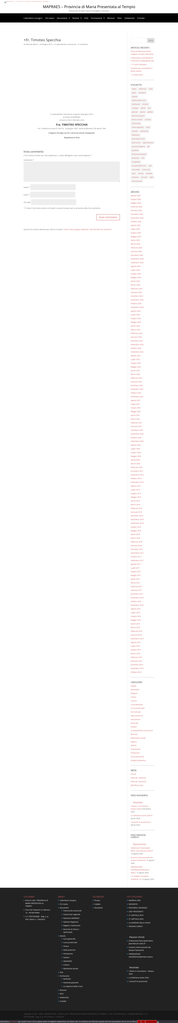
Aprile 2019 (135, 501)
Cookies (97, 904)
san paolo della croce (139, 166)
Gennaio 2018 (136, 545)
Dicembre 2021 (137, 385)
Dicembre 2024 (137, 255)
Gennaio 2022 (136, 382)
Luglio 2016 (135, 612)
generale (135, 112)
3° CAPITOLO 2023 (136, 919)
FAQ (86, 18)
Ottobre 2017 (136, 557)
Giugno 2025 (136, 233)
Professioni (135, 753)
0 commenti (83, 44)
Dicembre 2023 (137, 296)
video (151, 177)
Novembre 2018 (137, 519)
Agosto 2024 (136, 266)
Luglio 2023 (135, 314)
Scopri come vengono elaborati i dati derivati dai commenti (87, 229)
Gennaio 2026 (136, 210)
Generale (134, 723)
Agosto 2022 (136, 355)
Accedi (133, 774)
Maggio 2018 (136, 531)
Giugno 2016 (136, 616)
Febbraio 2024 (136, 288)
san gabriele (136, 162)
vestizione (135, 177)
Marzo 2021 (135, 419)
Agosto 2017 (136, 564)
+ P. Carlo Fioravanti (139, 64)
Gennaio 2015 (136, 661)
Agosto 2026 (136, 195)
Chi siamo (49, 18)
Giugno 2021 (136, 408)
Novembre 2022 (137, 344)
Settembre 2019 (137, 482)
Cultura (134, 701)
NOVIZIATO (133, 904)
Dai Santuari (136, 712)
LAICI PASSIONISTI (136, 911)
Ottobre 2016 (136, 601)
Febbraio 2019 (136, 508)
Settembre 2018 (137, 523)
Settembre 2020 (137, 441)
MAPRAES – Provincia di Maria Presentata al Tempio (89, 6)
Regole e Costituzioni (71, 925)
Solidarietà (129, 18)
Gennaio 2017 (136, 590)
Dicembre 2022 (137, 341)
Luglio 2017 (135, 568)
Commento (29, 160)
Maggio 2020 (136, 456)
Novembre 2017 (137, 553)
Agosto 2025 (136, 225)
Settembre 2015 (137, 638)
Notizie (75, 18)
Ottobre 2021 (136, 393)
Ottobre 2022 (136, 348)
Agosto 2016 (136, 609)
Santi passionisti (137, 756)
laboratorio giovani (138, 116)
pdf (148, 146)
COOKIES (14, 1021)
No (143, 1021)
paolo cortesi (136, 143)
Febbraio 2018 (136, 542)
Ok (139, 1021)
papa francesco (148, 143)
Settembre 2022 (137, 352)
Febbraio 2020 (136, 467)
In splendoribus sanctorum (65, 44)
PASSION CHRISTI (136, 926)
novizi (148, 127)
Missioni (111, 18)
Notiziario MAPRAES (71, 918)
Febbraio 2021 (136, 423)
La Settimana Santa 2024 (141, 815)
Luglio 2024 (135, 270)
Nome (27, 187)
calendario (142, 93)
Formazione (96, 18)
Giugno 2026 (136, 199)
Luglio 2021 (135, 404)
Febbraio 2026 (136, 207)
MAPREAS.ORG (135, 900)
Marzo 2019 (135, 504)
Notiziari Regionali (70, 922)
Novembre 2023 (137, 300)
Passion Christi (136, 937)
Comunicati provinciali (72, 910)
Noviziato (138, 802)
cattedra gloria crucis (139, 100)
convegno (135, 108)
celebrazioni (136, 104)
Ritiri (119, 18)
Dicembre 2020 (137, 430)
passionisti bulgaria (138, 146)
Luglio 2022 (135, 359)
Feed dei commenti (138, 781)
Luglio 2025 (135, 229)
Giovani (134, 727)
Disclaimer (98, 908)
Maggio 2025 (136, 236)
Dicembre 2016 (137, 594)
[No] (158, 1022)
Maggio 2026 (136, 203)
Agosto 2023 (136, 311)
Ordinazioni (135, 135)
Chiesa (133, 697)
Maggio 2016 (136, 620)
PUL (143, 158)
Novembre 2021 (137, 389)
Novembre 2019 (137, 475)
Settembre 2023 (137, 307)
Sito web (27, 202)
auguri (134, 93)
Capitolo (134, 97)
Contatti (141, 18)
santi (150, 166)
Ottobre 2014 (136, 672)
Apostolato (135, 689)
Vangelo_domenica (138, 760)
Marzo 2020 (135, 463)
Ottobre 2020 (136, 437)
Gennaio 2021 (136, 426)
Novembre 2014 (137, 668)
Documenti (62, 18)
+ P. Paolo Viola (137, 75)
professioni (135, 158)
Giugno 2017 (136, 571)
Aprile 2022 (135, 370)
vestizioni (144, 177)
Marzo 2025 (135, 244)
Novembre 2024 (137, 259)
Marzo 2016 (135, 627)
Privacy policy (151, 1021)
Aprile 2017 (135, 579)
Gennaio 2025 (136, 251)
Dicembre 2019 (137, 471)
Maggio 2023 (136, 322)
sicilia (133, 173)
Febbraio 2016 (136, 631)
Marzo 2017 (135, 583)
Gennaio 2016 (136, 635)
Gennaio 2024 (136, 292)
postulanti (135, 150)
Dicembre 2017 (137, 549)
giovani (142, 112)
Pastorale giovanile (71, 982)
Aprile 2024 (135, 281)
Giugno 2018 (136, 527)
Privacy (97, 900)
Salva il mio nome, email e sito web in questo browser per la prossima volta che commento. (64, 208)
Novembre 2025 (137, 218)
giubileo (150, 112)
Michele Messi (32, 44)
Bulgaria (134, 693)
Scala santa (146, 170)
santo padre (136, 170)
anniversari (142, 89)
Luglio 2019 (135, 490)
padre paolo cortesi (138, 139)
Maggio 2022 (136, 367)
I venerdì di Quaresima (140, 822)
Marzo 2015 (135, 653)
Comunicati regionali (71, 914)
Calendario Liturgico (33, 18)
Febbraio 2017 (136, 586)
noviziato (135, 131)
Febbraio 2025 (136, 248)
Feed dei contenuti (138, 778)
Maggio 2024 (136, 277)
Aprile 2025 (135, 240)
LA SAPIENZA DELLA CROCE (140, 923)
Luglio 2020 (135, 449)
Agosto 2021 (136, 400)
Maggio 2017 (136, 575)
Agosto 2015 (136, 642)
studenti (140, 173)
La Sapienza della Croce (73, 986)
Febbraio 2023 (136, 333)
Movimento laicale (138, 738)
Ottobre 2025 (136, 221)
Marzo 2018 (135, 538)
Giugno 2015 (136, 650)
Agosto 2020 (136, 445)
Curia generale (137, 704)
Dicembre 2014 (137, 664)
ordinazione (144, 131)
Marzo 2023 (135, 329)
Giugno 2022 (136, 363)
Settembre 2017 (137, 560)
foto (149, 108)
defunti (143, 108)
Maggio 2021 (136, 411)
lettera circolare (137, 119)
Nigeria (134, 742)
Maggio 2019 (136, 497)
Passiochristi (139, 844)
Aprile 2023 (135, 326)
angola (134, 89)
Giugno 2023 (136, 318)
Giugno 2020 (136, 452)
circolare (145, 104)
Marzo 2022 (135, 374)
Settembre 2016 (137, 605)
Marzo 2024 (135, 285)
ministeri (148, 119)
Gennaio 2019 (136, 512)
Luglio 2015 (135, 646)
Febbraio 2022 (136, 378)
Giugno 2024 (136, 274)
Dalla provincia (137, 715)
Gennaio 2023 (136, 337)
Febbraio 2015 (136, 657)
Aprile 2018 (135, 534)
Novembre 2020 (137, 434)
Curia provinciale (138, 708)
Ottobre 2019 (136, 478)
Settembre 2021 (137, 396)
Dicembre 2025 (137, 214)
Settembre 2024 (137, 262)
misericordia (136, 123)
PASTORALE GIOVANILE (138, 908)
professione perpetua (139, 154)
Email (27, 195)
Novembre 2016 (137, 597)
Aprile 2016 (135, 624)
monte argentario (138, 127)
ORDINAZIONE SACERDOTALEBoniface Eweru (140, 870)
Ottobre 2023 (136, 303)
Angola (133, 686)
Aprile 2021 (135, 415)
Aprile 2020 (135, 460)
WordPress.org (137, 785)
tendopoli (149, 173)
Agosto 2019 (136, 486)
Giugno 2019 (136, 493)
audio (151, 89)
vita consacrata (137, 181)
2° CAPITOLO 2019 (136, 915)
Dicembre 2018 (137, 516)
